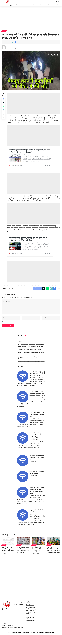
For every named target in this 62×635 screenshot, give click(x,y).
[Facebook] (2, 609)
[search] (56, 1)
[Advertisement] (31, 17)
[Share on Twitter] (10, 42)
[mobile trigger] (3, 1)
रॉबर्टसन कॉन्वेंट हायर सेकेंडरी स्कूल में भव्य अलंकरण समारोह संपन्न (30, 349)
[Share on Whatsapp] (3, 106)
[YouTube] (6, 609)
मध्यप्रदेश (3, 30)
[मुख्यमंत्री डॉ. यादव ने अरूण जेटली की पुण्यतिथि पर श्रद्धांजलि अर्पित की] (22, 460)
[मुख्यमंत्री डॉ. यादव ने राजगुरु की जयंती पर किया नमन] (22, 476)
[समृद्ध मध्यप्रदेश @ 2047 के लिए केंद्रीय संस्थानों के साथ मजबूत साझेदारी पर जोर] (22, 515)
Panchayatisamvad (16, 632)
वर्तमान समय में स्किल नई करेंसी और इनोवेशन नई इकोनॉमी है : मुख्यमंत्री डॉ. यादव (37, 414)
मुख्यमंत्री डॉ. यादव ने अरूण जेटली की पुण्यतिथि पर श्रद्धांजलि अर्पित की (37, 457)
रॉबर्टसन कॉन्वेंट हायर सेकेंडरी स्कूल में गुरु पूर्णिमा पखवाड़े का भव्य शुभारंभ (31, 361)
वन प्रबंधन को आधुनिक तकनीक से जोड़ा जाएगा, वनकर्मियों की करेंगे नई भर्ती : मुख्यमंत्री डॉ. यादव (37, 373)
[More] (17, 42)
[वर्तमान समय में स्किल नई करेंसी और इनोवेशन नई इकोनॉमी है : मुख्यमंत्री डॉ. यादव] (22, 417)
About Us (21, 604)
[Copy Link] (13, 42)
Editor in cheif (10, 46)
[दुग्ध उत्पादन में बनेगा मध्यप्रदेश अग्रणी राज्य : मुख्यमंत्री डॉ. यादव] (22, 396)
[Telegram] (8, 609)
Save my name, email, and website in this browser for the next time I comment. (20, 321)
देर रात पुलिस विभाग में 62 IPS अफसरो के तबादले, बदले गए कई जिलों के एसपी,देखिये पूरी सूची (8, 548)
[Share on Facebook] (8, 42)
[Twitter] (4, 609)
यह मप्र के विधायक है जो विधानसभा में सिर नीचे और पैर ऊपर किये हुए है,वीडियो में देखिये (38, 548)
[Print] (15, 42)
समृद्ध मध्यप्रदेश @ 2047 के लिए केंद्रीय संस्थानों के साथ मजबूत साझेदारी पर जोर (37, 512)
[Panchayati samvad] (7, 1)
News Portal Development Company (45, 632)
